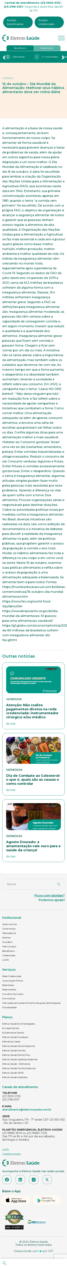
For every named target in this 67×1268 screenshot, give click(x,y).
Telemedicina (9, 933)
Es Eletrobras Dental (13, 1032)
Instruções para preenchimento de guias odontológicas (31, 1003)
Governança (8, 928)
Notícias (6, 937)
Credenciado (46, 48)
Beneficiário (20, 48)
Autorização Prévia (12, 980)
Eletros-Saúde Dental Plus (16, 1055)
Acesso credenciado (46, 22)
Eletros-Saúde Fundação (15, 1037)
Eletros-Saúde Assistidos (15, 1077)
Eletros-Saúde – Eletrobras (16, 1063)
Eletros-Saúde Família (13, 1050)
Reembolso (8, 985)
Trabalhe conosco (11, 1153)
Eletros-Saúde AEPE (13, 1072)
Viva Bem (7, 942)
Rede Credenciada (11, 976)
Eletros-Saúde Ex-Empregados (18, 1023)
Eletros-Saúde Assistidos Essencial (20, 1059)
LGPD (5, 959)
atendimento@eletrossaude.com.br (26, 1109)
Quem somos (9, 924)
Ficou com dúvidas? (49, 895)
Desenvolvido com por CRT (33, 1251)
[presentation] (4, 57)
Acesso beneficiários (15, 22)
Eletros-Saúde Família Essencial (19, 1068)
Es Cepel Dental (10, 1028)
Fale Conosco (9, 946)
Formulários (8, 998)
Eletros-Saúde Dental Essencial (18, 1046)
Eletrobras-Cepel (11, 1041)
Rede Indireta (9, 989)
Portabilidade (9, 1007)
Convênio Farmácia (12, 994)
